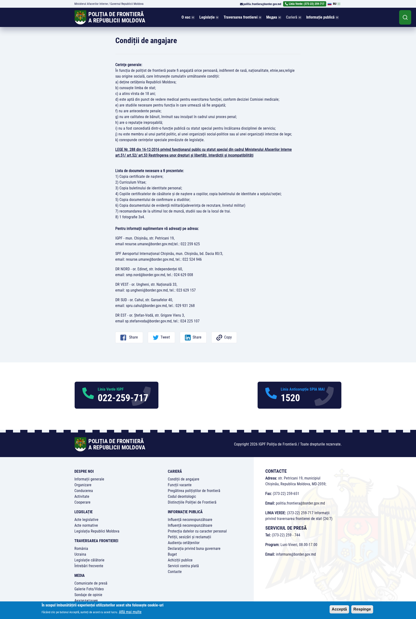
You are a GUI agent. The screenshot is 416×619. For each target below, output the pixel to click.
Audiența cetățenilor (184, 542)
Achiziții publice (180, 560)
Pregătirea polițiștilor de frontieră (194, 490)
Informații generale (89, 479)
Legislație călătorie (89, 560)
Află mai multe (130, 612)
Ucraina (80, 554)
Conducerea (83, 490)
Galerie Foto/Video (89, 589)
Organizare (82, 485)
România (81, 548)
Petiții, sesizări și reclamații (189, 537)
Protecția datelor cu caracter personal (197, 531)
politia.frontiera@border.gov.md (262, 4)
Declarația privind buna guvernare (194, 548)
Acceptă (339, 609)
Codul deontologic (182, 496)
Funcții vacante (180, 485)
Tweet (165, 337)
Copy (228, 337)
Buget (172, 554)
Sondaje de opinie (88, 594)
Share (133, 337)
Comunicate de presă (90, 583)
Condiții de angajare (183, 479)
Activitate (81, 496)
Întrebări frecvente (88, 566)
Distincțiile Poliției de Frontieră (192, 502)
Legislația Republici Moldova (96, 531)
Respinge (362, 609)
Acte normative (86, 525)
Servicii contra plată (183, 566)
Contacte (175, 571)
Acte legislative (86, 519)
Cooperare (82, 502)
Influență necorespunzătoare (190, 519)
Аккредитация (86, 600)
